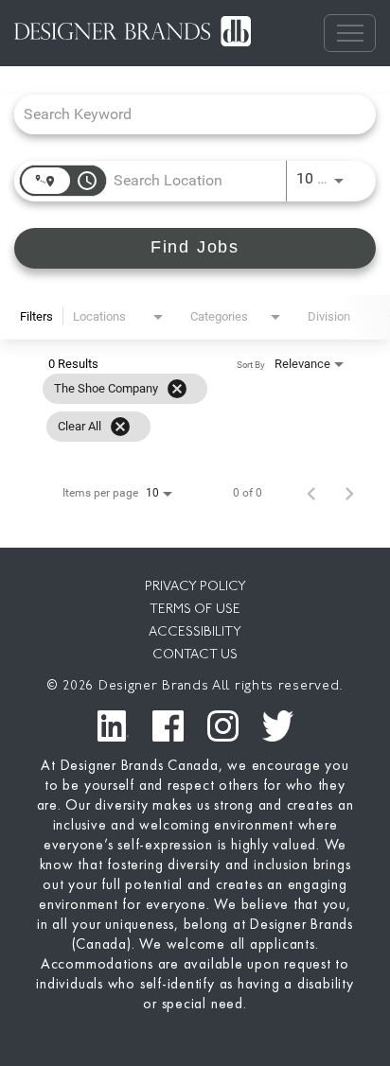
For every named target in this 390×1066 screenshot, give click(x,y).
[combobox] (185, 114)
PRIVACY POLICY (195, 587)
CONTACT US (195, 655)
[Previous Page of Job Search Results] (311, 493)
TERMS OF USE (195, 610)
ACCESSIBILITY (195, 632)
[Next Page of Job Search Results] (349, 493)
